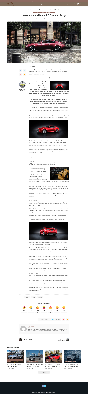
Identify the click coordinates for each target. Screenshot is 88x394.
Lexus (35, 12)
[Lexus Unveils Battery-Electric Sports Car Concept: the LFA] (72, 356)
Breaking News (69, 361)
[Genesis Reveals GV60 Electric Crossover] (22, 84)
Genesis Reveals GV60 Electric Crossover (22, 91)
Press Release (41, 12)
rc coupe (40, 297)
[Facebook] (79, 1)
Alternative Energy (18, 359)
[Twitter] (80, 1)
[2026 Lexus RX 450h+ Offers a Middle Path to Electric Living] (15, 356)
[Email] (24, 74)
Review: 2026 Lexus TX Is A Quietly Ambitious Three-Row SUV (34, 365)
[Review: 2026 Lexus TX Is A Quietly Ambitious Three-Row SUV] (34, 356)
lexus (34, 297)
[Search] (80, 4)
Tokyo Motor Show (50, 12)
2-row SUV (10, 359)
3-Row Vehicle (30, 361)
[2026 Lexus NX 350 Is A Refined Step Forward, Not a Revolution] (53, 356)
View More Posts (64, 326)
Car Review (54, 359)
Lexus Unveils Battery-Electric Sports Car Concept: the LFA (71, 365)
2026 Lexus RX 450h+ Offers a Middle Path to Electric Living (14, 365)
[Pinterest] (20, 74)
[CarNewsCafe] (10, 4)
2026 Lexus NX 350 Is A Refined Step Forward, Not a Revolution (52, 365)
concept (27, 297)
